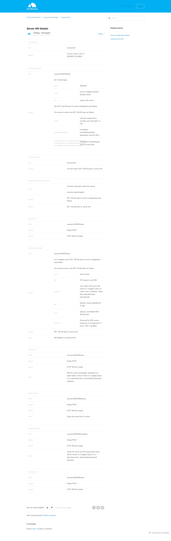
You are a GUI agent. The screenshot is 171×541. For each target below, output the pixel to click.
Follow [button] (100, 34)
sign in (34, 529)
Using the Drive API (117, 39)
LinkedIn (102, 508)
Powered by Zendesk (160, 532)
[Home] (32, 6)
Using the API (65, 17)
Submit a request (127, 6)
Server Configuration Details (120, 35)
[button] (47, 508)
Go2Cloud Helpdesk (34, 17)
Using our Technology (50, 17)
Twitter (98, 508)
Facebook (94, 508)
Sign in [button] (140, 6)
